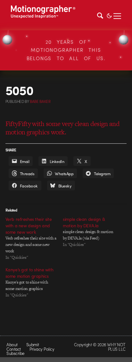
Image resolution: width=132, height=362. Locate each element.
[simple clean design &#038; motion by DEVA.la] (91, 232)
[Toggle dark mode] (109, 15)
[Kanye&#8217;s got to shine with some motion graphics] (34, 282)
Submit (32, 344)
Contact (13, 349)
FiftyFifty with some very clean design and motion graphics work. (62, 128)
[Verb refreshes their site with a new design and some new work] (34, 238)
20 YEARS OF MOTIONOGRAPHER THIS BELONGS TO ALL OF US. (66, 50)
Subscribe (15, 353)
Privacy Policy (41, 349)
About (11, 344)
